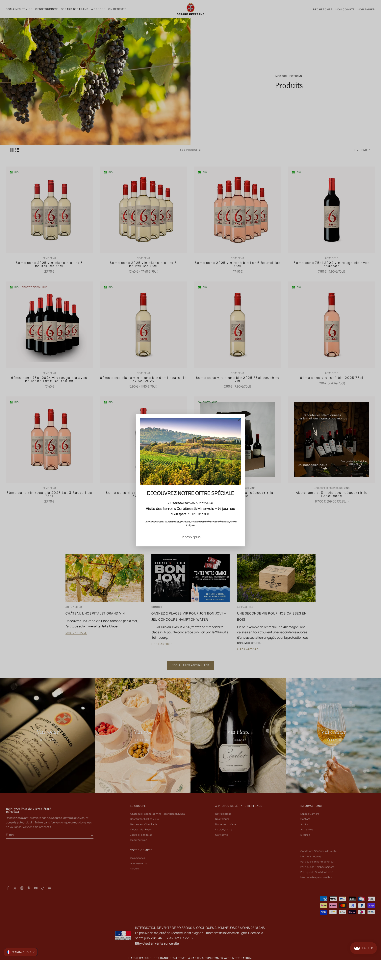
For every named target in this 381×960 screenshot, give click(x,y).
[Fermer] (239, 420)
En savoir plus (190, 537)
